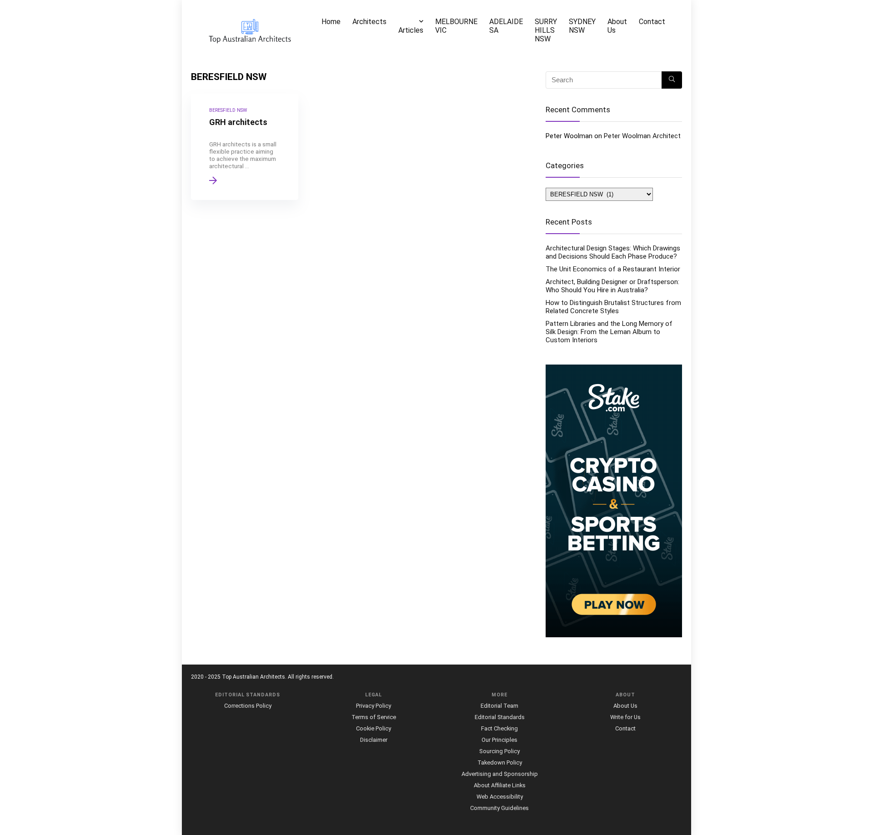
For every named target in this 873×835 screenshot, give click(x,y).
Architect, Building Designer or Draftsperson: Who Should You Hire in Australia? (612, 286)
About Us (617, 26)
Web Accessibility (500, 796)
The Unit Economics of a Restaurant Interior (613, 269)
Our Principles (499, 739)
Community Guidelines (499, 808)
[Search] (672, 80)
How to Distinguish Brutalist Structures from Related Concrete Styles (613, 307)
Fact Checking (499, 728)
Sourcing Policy (499, 751)
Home (331, 21)
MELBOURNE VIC (456, 26)
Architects (369, 21)
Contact (652, 21)
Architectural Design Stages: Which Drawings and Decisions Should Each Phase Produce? (613, 252)
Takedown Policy (499, 762)
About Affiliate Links (500, 785)
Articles (410, 30)
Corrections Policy (247, 705)
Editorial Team (499, 705)
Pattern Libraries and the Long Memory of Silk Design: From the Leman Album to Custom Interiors (609, 332)
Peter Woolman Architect (642, 136)
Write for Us (625, 717)
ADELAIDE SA (506, 26)
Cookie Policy (373, 728)
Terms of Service (373, 717)
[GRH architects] (244, 147)
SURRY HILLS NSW (546, 30)
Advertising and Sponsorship (500, 773)
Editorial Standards (500, 717)
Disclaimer (373, 739)
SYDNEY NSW (582, 26)
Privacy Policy (373, 705)
